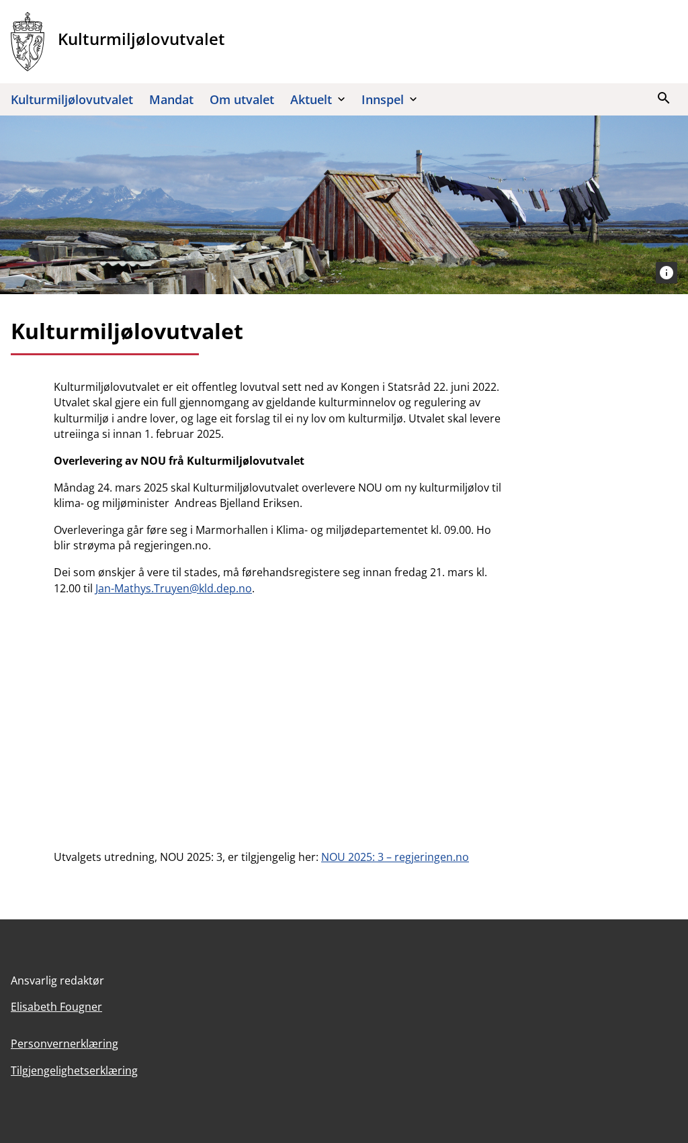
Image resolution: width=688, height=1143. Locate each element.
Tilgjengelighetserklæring (74, 1070)
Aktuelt (311, 99)
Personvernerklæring (64, 1043)
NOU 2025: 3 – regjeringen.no (395, 857)
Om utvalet (242, 99)
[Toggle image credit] (666, 272)
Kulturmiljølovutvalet (72, 99)
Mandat (171, 99)
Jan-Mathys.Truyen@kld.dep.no (173, 588)
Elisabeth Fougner (56, 1006)
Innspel (382, 99)
